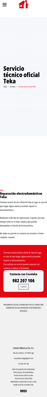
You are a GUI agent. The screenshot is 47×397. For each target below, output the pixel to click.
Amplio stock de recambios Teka (23, 384)
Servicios (12, 86)
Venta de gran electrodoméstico (23, 372)
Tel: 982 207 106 (23, 364)
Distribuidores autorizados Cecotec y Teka (23, 381)
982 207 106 (23, 280)
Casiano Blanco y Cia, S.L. (23, 348)
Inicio (5, 86)
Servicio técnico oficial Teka (23, 378)
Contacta (24, 286)
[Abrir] (4, 4)
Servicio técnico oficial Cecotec (23, 375)
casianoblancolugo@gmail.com (23, 358)
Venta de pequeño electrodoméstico (23, 369)
